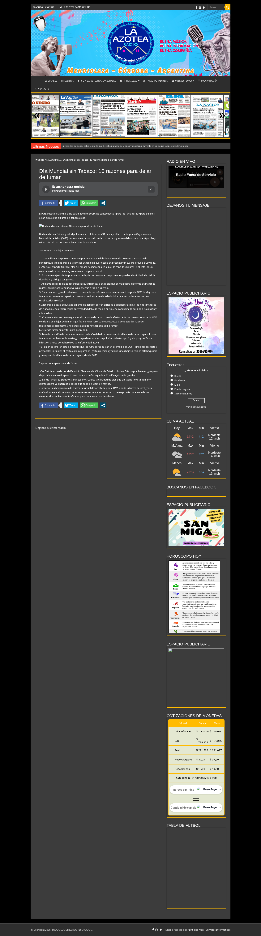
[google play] (203, 7)
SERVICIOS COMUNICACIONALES (98, 80)
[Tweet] (71, 203)
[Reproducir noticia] (46, 189)
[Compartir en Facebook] (48, 203)
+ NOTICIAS (130, 80)
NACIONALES (53, 159)
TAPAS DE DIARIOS (157, 80)
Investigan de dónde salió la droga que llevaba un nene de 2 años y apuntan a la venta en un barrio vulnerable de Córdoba (125, 145)
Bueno (178, 376)
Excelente (179, 380)
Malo (177, 384)
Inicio (41, 159)
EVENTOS (69, 80)
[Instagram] (200, 7)
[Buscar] (227, 7)
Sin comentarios (183, 393)
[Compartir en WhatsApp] (89, 203)
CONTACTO (43, 88)
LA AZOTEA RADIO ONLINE (76, 7)
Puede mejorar (182, 389)
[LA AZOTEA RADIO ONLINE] (130, 43)
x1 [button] (151, 189)
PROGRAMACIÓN (209, 80)
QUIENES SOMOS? (184, 80)
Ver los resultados (196, 406)
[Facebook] (196, 7)
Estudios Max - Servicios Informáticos (209, 929)
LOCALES (52, 80)
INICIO (38, 80)
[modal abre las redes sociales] (103, 203)
